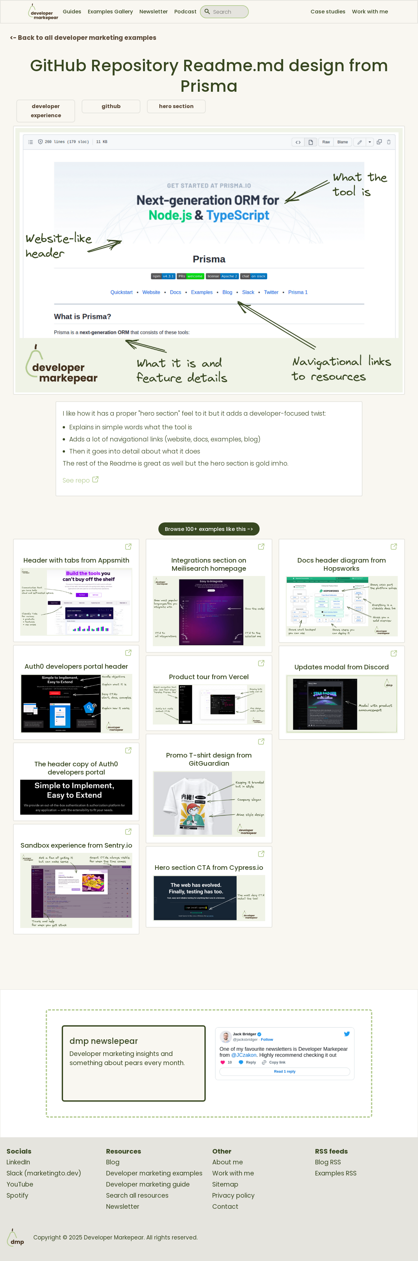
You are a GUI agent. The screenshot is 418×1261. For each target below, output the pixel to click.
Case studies (328, 11)
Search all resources (137, 1196)
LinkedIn (18, 1162)
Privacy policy (233, 1196)
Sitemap (225, 1185)
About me (227, 1162)
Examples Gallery (110, 11)
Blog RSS (328, 1162)
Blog (113, 1162)
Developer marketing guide (148, 1185)
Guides (72, 11)
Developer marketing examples (154, 1173)
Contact (225, 1207)
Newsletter (153, 11)
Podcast (185, 11)
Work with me (370, 11)
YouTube (20, 1185)
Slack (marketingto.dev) (44, 1173)
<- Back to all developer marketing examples (83, 37)
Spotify (17, 1196)
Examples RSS (336, 1173)
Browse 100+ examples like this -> (209, 529)
